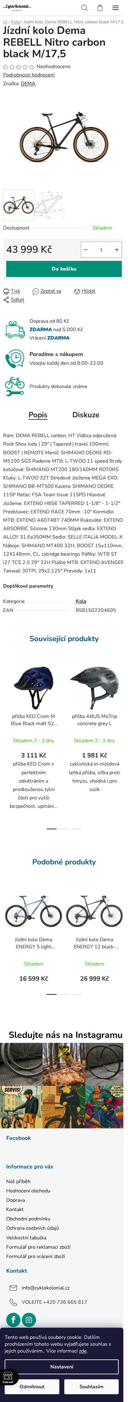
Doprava (15, 1200)
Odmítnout (32, 1386)
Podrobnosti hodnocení (29, 75)
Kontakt (15, 1209)
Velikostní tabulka (26, 1237)
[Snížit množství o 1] (85, 249)
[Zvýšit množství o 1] (116, 249)
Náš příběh (18, 1181)
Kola (81, 601)
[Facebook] (13, 1320)
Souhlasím (91, 1386)
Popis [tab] (38, 415)
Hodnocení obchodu (28, 1190)
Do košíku (64, 269)
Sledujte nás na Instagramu (66, 1035)
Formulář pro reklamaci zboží (38, 1247)
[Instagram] (29, 1320)
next (121, 701)
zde (83, 1351)
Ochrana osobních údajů (32, 1228)
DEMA (28, 83)
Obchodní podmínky (28, 1218)
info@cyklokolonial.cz (46, 1287)
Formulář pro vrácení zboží (35, 1256)
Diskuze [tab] (85, 415)
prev (6, 701)
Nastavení (61, 1366)
